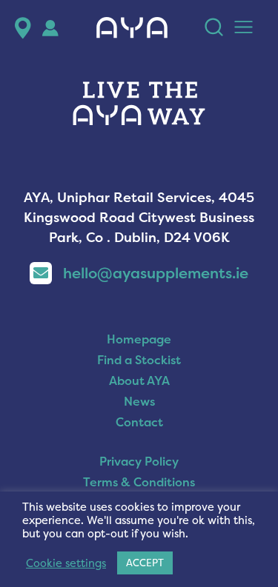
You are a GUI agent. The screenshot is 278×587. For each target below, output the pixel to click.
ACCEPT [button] (145, 562)
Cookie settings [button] (66, 563)
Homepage (139, 339)
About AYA (139, 380)
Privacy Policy (139, 461)
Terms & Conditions (139, 482)
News (139, 401)
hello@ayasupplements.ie (155, 273)
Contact (139, 422)
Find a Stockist (139, 360)
